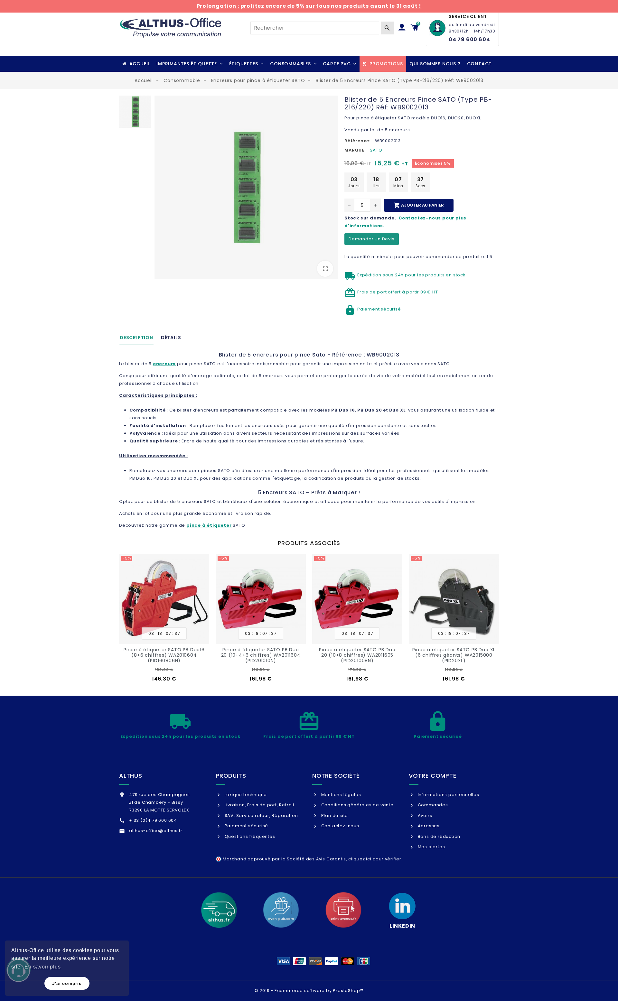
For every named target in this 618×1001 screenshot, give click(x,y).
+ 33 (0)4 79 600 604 (153, 820)
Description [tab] (136, 337)
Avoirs (424, 815)
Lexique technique (245, 795)
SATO (376, 150)
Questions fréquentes (249, 836)
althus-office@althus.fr (155, 831)
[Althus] (219, 910)
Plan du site (334, 815)
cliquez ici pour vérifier (374, 859)
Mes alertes (431, 847)
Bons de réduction (438, 836)
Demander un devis (372, 239)
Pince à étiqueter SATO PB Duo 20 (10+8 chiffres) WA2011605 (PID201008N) (357, 655)
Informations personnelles (448, 795)
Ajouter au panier (419, 205)
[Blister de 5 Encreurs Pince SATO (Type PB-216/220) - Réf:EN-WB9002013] (246, 187)
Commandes (432, 805)
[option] (246, 189)
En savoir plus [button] (42, 966)
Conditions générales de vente (357, 805)
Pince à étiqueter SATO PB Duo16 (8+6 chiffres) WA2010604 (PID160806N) (164, 655)
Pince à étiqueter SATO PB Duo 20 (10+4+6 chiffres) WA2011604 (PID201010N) (261, 655)
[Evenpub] (281, 910)
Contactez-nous (339, 826)
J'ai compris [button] (67, 983)
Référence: (357, 141)
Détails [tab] (171, 337)
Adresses (428, 826)
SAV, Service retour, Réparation (260, 815)
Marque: (355, 150)
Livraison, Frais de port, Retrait (259, 805)
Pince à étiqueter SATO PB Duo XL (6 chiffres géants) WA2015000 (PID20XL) (454, 655)
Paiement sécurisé (245, 826)
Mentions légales (340, 795)
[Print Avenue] (343, 910)
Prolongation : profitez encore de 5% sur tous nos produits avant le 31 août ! (309, 6)
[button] (189, 64)
